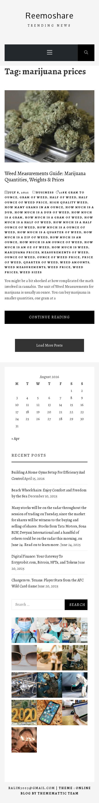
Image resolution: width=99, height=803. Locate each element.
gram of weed (33, 197)
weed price (59, 267)
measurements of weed (64, 252)
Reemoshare (50, 15)
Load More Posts (49, 345)
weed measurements (25, 267)
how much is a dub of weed (42, 212)
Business (45, 192)
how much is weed (70, 247)
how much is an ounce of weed (51, 242)
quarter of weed (40, 262)
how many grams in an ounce (34, 207)
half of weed (63, 197)
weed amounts (74, 262)
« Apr (15, 438)
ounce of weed (20, 257)
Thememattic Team (58, 793)
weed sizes (31, 272)
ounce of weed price (58, 257)
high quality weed (68, 202)
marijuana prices (22, 252)
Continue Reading (49, 317)
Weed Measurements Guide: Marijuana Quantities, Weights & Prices (45, 176)
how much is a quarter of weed (49, 232)
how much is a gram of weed (53, 217)
